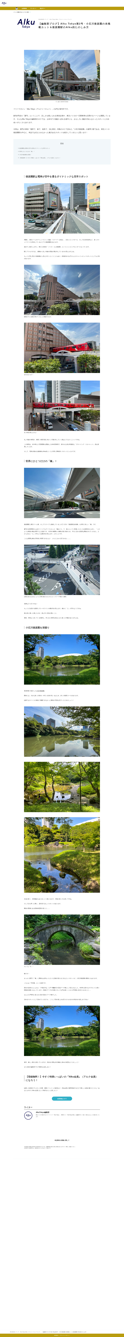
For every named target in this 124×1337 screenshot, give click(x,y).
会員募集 (24, 8)
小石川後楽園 (40, 691)
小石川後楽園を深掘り (25, 154)
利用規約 (56, 1335)
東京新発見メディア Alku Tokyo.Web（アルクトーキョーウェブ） (55, 19)
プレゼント (33, 8)
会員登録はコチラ (62, 1098)
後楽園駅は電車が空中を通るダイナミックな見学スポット (34, 148)
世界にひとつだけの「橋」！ (27, 151)
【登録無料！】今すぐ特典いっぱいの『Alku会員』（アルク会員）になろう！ (40, 158)
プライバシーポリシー (65, 1335)
